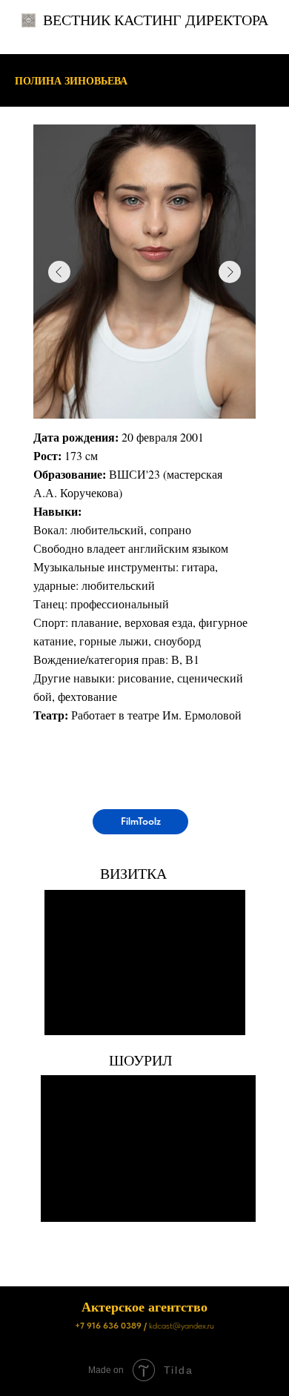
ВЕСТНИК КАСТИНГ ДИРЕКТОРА (155, 20)
